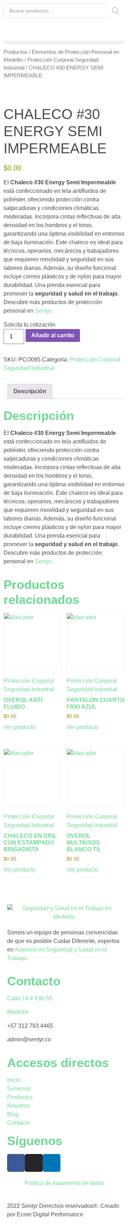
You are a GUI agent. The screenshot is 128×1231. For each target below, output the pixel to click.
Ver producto (20, 727)
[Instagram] (34, 1163)
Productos (15, 52)
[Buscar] (115, 11)
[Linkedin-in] (51, 1163)
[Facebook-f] (16, 1163)
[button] (64, 43)
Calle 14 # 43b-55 (29, 998)
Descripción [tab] (30, 391)
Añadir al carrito (52, 335)
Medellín (18, 1012)
